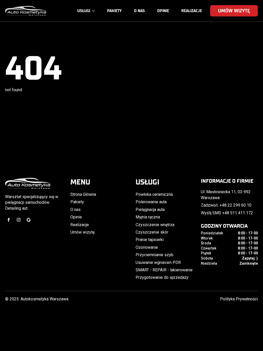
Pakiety (114, 10)
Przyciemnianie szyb (154, 254)
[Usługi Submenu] (94, 11)
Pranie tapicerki (150, 239)
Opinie (163, 10)
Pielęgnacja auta (150, 209)
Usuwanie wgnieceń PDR (158, 262)
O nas (139, 10)
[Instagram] (18, 219)
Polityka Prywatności (239, 299)
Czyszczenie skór (152, 232)
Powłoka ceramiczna (154, 194)
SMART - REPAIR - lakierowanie (164, 269)
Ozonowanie (147, 247)
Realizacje (191, 10)
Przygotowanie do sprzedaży (162, 277)
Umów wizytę (82, 232)
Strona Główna (83, 194)
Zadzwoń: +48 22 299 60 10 (226, 205)
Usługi (83, 10)
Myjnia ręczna (148, 217)
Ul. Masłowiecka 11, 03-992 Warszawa (226, 194)
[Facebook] (8, 219)
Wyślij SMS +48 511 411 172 (227, 212)
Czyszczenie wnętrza (155, 224)
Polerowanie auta (151, 201)
